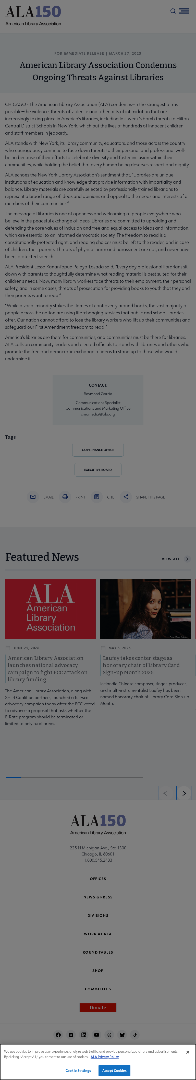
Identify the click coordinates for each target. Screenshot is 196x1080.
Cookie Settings (78, 1070)
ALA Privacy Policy (105, 1056)
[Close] (187, 1052)
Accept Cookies (114, 1070)
